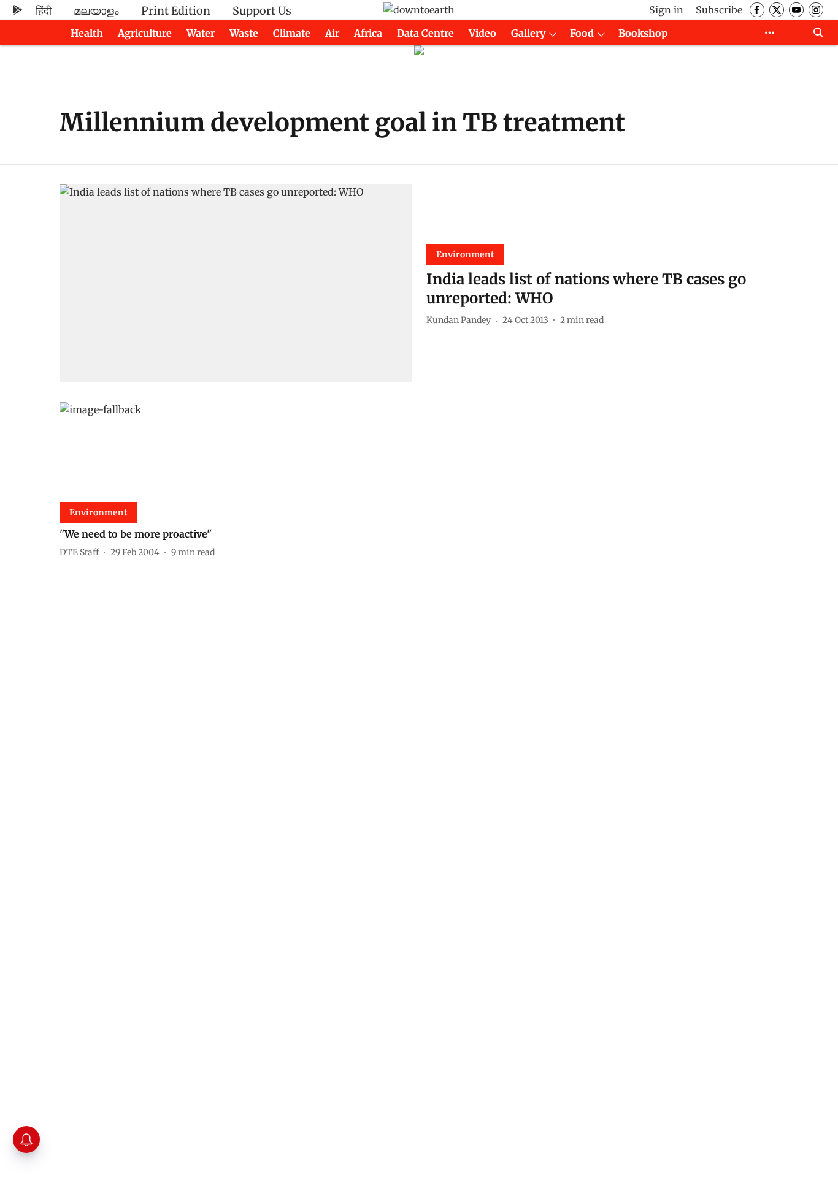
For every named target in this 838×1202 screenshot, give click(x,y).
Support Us (262, 11)
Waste (243, 33)
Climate (291, 33)
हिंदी (44, 11)
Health (87, 33)
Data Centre (425, 33)
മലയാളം (96, 11)
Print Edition (175, 11)
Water (200, 33)
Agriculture (145, 33)
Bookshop (642, 33)
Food (582, 33)
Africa (368, 33)
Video (482, 33)
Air (332, 33)
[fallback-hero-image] (236, 283)
